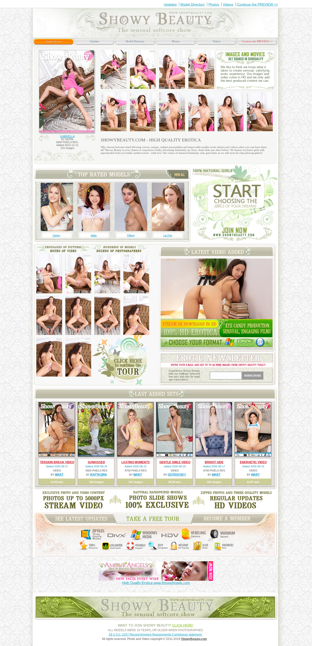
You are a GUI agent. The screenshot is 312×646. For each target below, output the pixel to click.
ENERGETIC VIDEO (253, 462)
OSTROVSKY (177, 474)
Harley (56, 235)
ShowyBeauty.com (194, 639)
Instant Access (53, 41)
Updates (170, 4)
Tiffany (131, 235)
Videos (228, 4)
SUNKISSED (96, 462)
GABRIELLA (67, 136)
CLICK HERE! (182, 625)
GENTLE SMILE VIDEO (174, 462)
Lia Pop (167, 235)
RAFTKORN (98, 474)
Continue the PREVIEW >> (257, 4)
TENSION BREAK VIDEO (57, 462)
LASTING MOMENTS (135, 462)
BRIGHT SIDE (214, 462)
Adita (94, 235)
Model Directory (192, 4)
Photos (213, 4)
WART (59, 474)
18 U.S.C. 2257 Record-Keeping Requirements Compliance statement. (155, 634)
